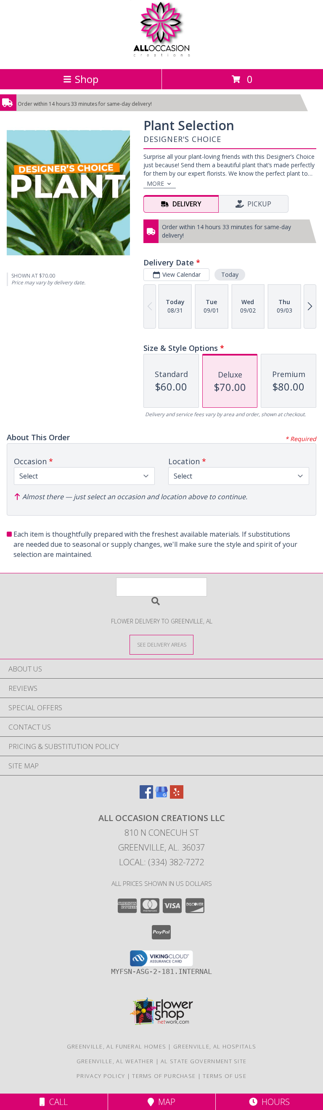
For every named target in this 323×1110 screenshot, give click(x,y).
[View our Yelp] (176, 796)
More (155, 183)
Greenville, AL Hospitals (214, 1046)
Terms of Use (224, 1076)
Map (164, 1101)
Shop (86, 79)
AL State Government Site (203, 1061)
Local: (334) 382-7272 (161, 862)
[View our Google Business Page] (161, 796)
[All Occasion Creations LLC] (161, 57)
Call (56, 1101)
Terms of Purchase (164, 1076)
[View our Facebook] (146, 796)
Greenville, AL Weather (115, 1061)
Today (229, 274)
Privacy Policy (101, 1076)
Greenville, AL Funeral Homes (116, 1046)
